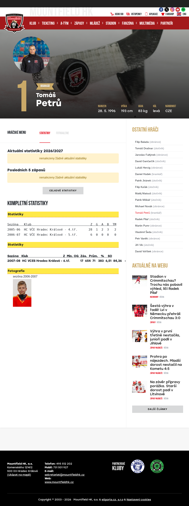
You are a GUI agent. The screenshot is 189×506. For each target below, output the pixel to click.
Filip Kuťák (141, 186)
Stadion (111, 24)
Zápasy (79, 24)
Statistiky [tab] (44, 133)
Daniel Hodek (143, 174)
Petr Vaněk (141, 238)
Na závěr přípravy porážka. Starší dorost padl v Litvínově (165, 388)
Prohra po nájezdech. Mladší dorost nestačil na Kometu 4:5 (166, 363)
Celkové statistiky (63, 190)
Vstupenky (136, 14)
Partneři (167, 24)
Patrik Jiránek (143, 180)
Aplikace (153, 14)
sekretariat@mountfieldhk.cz (65, 474)
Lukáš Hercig (142, 167)
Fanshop (170, 14)
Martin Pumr (142, 225)
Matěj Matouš (143, 193)
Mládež (95, 24)
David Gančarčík (144, 161)
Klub (33, 24)
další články (157, 409)
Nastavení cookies (139, 499)
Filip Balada (142, 141)
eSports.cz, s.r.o (112, 499)
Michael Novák (143, 206)
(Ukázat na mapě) (19, 474)
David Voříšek (143, 251)
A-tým (64, 24)
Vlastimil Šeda (143, 232)
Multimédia (147, 24)
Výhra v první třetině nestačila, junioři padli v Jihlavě (165, 337)
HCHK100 (119, 14)
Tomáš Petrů (142, 212)
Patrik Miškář (142, 199)
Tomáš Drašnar (144, 148)
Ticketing (48, 24)
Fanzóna (128, 24)
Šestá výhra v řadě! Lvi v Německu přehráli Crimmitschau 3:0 (165, 312)
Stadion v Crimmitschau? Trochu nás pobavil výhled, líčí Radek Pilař (166, 285)
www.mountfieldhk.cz (59, 482)
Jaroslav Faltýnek (145, 154)
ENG (184, 14)
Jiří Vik (139, 244)
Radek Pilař (142, 219)
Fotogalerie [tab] (62, 133)
